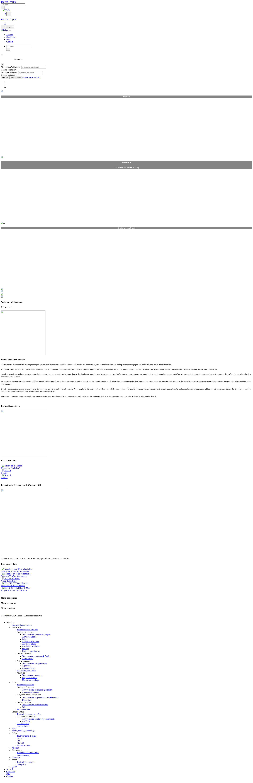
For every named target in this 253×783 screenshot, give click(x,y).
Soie (24, 707)
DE (6, 2)
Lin (18, 741)
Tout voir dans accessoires (28, 752)
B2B (8, 39)
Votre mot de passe (9, 72)
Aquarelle (26, 666)
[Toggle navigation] (2, 54)
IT (11, 2)
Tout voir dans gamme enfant (29, 714)
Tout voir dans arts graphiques (34, 663)
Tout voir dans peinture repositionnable (38, 719)
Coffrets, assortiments (31, 651)
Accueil (9, 35)
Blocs (19, 738)
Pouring (25, 649)
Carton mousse (23, 755)
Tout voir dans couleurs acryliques (36, 634)
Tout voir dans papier (26, 762)
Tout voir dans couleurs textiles (35, 705)
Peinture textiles (23, 709)
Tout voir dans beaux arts (27, 630)
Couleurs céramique (30, 692)
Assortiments (27, 658)
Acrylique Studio (29, 637)
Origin (25, 639)
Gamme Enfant (23, 726)
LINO (14, 767)
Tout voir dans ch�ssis (26, 736)
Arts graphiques (28, 668)
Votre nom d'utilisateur (11, 67)
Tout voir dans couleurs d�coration (37, 690)
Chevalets (16, 757)
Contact (9, 42)
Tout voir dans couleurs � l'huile (36, 656)
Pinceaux (15, 748)
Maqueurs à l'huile (29, 677)
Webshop (7, 58)
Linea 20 (20, 743)
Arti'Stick (26, 721)
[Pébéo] (5, 30)
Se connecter (16, 78)
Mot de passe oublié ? (31, 77)
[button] (3, 14)
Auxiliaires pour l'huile (26, 670)
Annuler (5, 78)
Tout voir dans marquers (32, 675)
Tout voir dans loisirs (25, 685)
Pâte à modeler (23, 723)
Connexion (9, 28)
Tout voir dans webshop (22, 625)
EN (14, 2)
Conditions (10, 37)
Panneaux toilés (23, 745)
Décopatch (21, 764)
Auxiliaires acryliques (31, 646)
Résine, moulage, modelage (23, 731)
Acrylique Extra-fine (30, 641)
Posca (14, 728)
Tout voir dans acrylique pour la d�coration (40, 697)
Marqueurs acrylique (30, 680)
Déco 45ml (26, 700)
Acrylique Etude (29, 644)
